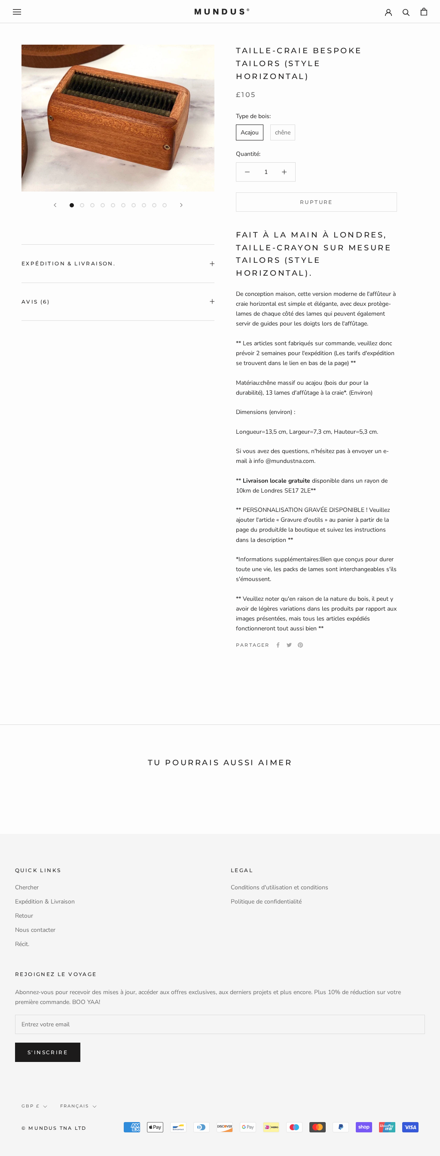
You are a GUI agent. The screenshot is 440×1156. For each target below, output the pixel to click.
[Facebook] (278, 645)
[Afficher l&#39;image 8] (144, 205)
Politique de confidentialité (266, 901)
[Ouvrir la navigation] (17, 12)
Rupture (316, 202)
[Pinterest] (300, 645)
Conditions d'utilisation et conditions (279, 887)
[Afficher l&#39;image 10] (164, 205)
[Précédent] (55, 205)
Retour (24, 916)
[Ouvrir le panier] (424, 11)
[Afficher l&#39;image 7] (133, 205)
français (74, 1106)
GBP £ (30, 1106)
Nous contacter (35, 930)
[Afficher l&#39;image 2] (82, 205)
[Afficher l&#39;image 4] (103, 205)
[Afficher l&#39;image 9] (154, 205)
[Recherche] (406, 11)
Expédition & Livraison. (68, 263)
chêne (282, 132)
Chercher (27, 887)
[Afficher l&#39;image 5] (113, 205)
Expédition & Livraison (45, 901)
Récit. (22, 944)
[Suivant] (181, 205)
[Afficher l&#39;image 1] (72, 205)
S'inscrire (48, 1052)
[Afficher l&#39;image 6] (123, 205)
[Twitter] (289, 645)
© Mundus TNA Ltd (53, 1128)
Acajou (250, 132)
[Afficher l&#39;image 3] (92, 205)
